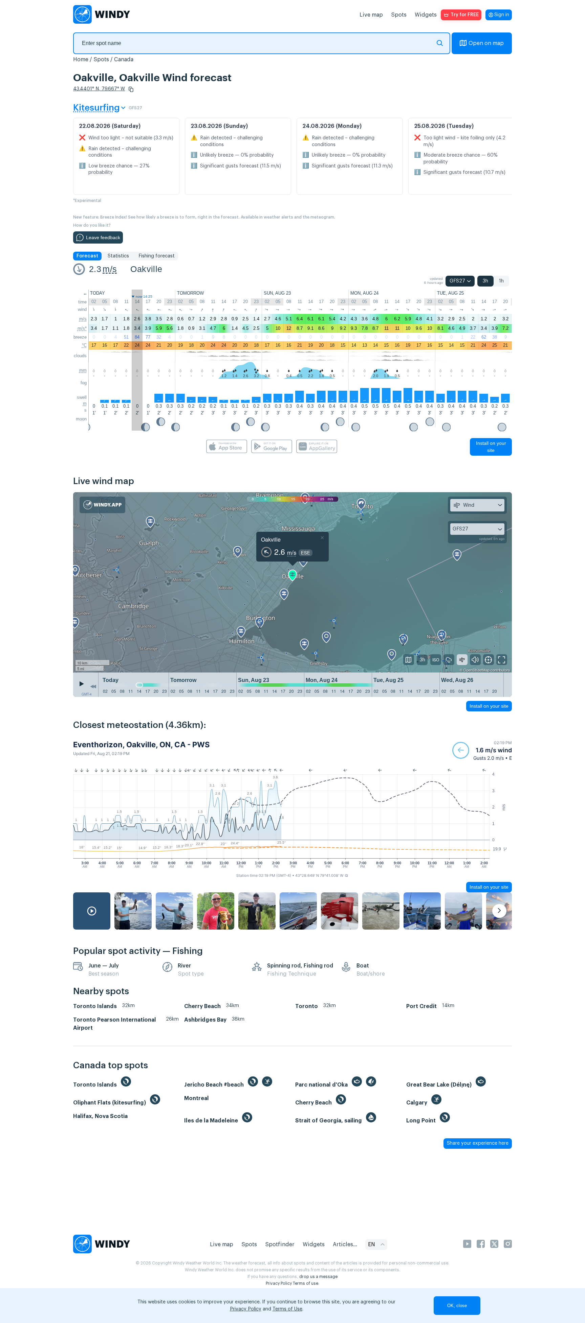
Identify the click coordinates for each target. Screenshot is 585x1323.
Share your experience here (477, 1143)
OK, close (457, 1305)
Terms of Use (287, 1309)
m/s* (82, 328)
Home (80, 59)
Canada (123, 59)
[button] (131, 89)
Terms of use (305, 1283)
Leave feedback (103, 237)
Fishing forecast (156, 256)
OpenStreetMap (476, 669)
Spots (399, 15)
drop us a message (318, 1277)
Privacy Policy (279, 1283)
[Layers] (408, 659)
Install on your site (491, 446)
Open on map (486, 43)
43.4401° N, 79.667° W (99, 89)
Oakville (146, 269)
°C (84, 345)
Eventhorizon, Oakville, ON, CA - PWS (141, 744)
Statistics (118, 256)
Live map (371, 15)
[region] (292, 582)
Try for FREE (465, 15)
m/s (110, 269)
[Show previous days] (93, 686)
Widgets (426, 15)
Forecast (87, 256)
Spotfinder (280, 1244)
